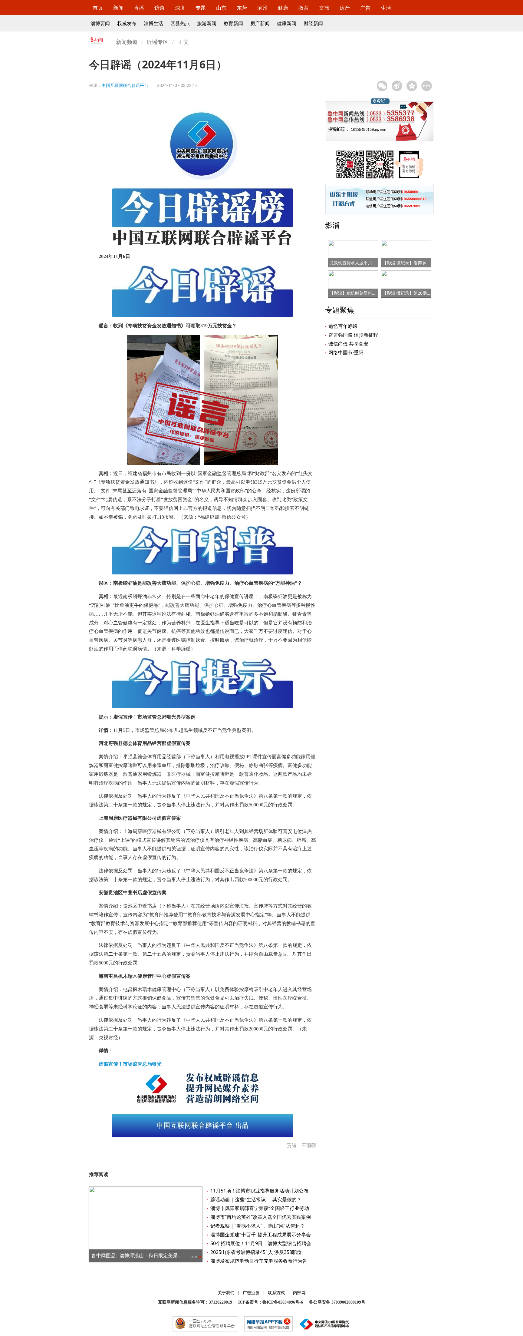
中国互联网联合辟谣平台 (125, 85)
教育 (303, 7)
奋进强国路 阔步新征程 (353, 335)
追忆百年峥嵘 (342, 326)
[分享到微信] (382, 86)
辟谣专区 (157, 41)
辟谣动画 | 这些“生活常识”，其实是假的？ (255, 1199)
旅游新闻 (206, 23)
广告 (365, 7)
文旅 (324, 7)
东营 (242, 7)
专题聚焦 (339, 310)
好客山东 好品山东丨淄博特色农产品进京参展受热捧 (147, 1255)
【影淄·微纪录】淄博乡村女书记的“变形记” (423, 263)
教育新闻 (233, 23)
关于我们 (226, 1293)
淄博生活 (153, 23)
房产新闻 (260, 23)
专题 (201, 7)
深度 (180, 7)
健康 (283, 7)
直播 (139, 7)
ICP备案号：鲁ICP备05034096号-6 (270, 1302)
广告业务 (251, 1293)
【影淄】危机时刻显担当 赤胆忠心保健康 (368, 293)
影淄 (332, 225)
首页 (98, 7)
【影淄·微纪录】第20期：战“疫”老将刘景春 (423, 293)
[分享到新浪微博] (397, 86)
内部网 (299, 1293)
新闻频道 (127, 41)
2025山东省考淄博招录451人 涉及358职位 (256, 1252)
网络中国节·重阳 (345, 352)
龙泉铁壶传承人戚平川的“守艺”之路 (363, 263)
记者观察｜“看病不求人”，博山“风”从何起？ (257, 1225)
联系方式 (276, 1293)
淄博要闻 (100, 23)
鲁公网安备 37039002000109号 (337, 1302)
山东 (221, 7)
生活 (386, 7)
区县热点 (180, 23)
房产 (345, 7)
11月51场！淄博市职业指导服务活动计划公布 (259, 1190)
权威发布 (127, 23)
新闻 (118, 7)
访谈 (159, 7)
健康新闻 (286, 23)
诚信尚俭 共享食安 (348, 343)
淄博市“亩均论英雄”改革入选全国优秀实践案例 (260, 1217)
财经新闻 (313, 23)
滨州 (262, 7)
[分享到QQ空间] (411, 86)
